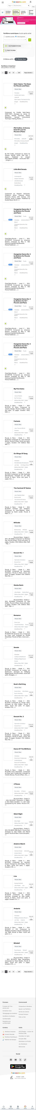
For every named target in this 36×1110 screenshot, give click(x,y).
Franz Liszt (17, 622)
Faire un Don (22, 1017)
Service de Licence (24, 1011)
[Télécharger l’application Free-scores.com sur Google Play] (18, 1066)
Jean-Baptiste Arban (19, 495)
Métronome (22, 1046)
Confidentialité (7, 1018)
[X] (20, 1060)
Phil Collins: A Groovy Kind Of (21, 141)
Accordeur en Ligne (24, 1036)
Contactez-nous (7, 1010)
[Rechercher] (28, 5)
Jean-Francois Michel (19, 428)
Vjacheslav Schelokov (19, 560)
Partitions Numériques (11, 1037)
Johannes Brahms (25, 220)
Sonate (16, 647)
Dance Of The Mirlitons (22, 749)
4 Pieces (17, 784)
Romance (17, 615)
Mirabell (17, 943)
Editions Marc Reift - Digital (21, 400)
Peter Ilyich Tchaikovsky (20, 758)
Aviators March (19, 844)
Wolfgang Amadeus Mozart (21, 917)
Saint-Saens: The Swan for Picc (22, 99)
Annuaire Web (22, 1038)
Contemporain (17, 176)
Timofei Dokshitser (19, 624)
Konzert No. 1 (18, 553)
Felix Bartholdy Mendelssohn (21, 462)
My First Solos (19, 389)
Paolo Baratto (17, 950)
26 (9, 72)
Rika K (16, 222)
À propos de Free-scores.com (8, 1007)
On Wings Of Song (20, 453)
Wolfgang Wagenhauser (20, 659)
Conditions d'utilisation (9, 1016)
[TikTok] (25, 1060)
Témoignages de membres (10, 1013)
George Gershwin (18, 883)
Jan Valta (16, 465)
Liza (15, 876)
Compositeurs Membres (25, 1006)
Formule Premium (23, 1014)
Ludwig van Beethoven (20, 656)
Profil (32, 1108)
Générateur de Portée (25, 1041)
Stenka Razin (18, 585)
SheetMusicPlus (24, 101)
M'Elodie (17, 523)
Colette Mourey (18, 760)
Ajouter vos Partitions (24, 1009)
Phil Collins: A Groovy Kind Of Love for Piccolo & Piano (22, 130)
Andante (17, 908)
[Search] (29, 39)
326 (19, 72)
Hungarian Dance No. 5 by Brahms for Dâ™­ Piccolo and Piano (22, 301)
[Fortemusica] (11, 1077)
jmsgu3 (16, 101)
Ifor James (16, 791)
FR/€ (33, 6)
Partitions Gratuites (10, 1031)
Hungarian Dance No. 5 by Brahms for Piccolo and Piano (22, 211)
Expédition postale (10, 36)
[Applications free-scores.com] (2, 12)
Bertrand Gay (17, 529)
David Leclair (17, 497)
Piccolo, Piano (22, 59)
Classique (16, 93)
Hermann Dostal (18, 851)
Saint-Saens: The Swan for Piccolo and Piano (22, 85)
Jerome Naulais (18, 396)
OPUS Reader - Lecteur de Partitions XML (26, 1032)
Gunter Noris (17, 691)
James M (16, 97)
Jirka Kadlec (17, 592)
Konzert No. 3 (19, 716)
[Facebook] (11, 1060)
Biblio (18, 1108)
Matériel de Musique (10, 1039)
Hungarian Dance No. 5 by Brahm (20, 225)
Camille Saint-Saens (19, 95)
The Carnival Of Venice (22, 488)
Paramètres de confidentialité (7, 1022)
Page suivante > (28, 72)
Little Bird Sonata (20, 169)
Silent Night (18, 814)
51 (13, 72)
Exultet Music (17, 183)
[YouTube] (15, 1060)
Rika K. (16, 228)
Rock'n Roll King (20, 684)
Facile (24, 216)
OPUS (25, 1108)
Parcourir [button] (11, 1108)
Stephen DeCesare (19, 178)
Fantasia (17, 421)
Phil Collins (17, 138)
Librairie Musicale (9, 1034)
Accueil (3, 1108)
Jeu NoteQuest (23, 1044)
